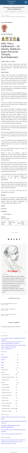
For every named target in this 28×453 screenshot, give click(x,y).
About (2, 354)
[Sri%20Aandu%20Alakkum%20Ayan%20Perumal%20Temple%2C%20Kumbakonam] (8, 239)
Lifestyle (3, 372)
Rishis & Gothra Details (7, 403)
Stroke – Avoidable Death (6, 348)
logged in (9, 326)
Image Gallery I (5, 369)
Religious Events (5, 400)
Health (2, 365)
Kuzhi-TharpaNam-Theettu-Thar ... (9, 303)
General (6, 11)
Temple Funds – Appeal (6, 411)
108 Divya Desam (5, 384)
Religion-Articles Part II (7, 395)
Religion (2, 382)
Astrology (3, 359)
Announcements (4, 357)
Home (19, 223)
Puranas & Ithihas (5, 390)
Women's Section (5, 379)
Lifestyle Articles (5, 374)
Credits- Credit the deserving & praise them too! (11, 341)
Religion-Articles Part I (7, 392)
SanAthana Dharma (6, 405)
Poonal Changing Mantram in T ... (9, 314)
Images (2, 367)
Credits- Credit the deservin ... (8, 309)
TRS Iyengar (20, 11)
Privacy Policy (14, 452)
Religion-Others (5, 397)
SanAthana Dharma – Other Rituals (9, 408)
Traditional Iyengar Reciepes (8, 377)
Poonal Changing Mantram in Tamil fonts (10, 343)
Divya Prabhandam (6, 387)
